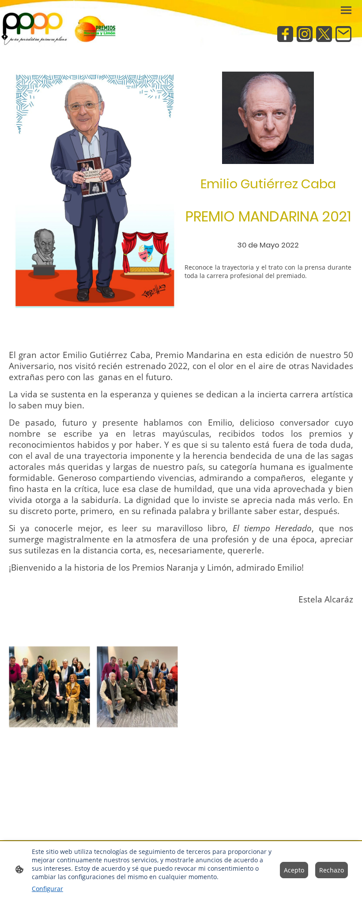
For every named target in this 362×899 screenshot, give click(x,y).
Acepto (294, 870)
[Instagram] (305, 34)
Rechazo (331, 870)
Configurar (47, 888)
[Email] (343, 34)
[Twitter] (324, 34)
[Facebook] (285, 34)
